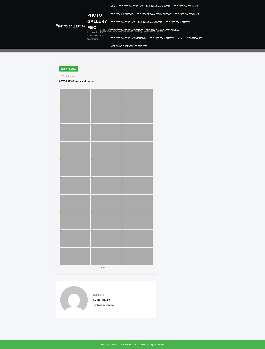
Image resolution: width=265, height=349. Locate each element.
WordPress (125, 344)
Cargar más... (106, 267)
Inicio (113, 6)
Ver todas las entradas (104, 305)
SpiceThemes (157, 344)
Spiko (143, 344)
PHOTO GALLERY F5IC (97, 21)
